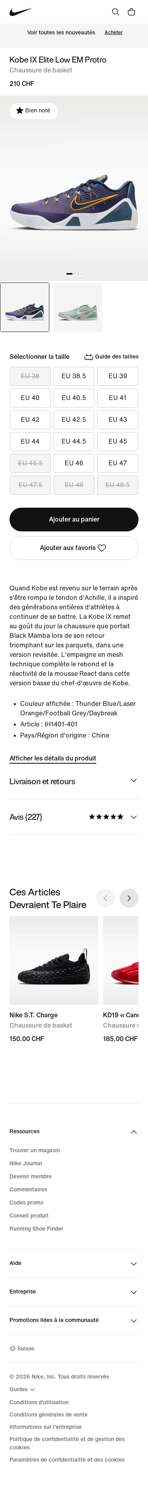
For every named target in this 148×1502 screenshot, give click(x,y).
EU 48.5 (117, 485)
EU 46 (74, 463)
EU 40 (30, 397)
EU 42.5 (74, 419)
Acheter (113, 32)
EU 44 (30, 441)
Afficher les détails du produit (52, 758)
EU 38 (30, 376)
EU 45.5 (30, 463)
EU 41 (117, 397)
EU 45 (118, 441)
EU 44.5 (74, 441)
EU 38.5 (74, 376)
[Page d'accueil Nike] (21, 12)
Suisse (25, 1349)
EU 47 (118, 463)
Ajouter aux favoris (68, 547)
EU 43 (118, 419)
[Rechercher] (116, 12)
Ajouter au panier (74, 519)
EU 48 (74, 485)
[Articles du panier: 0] (131, 12)
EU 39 (118, 376)
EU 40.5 (74, 397)
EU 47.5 (30, 485)
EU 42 (30, 419)
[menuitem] (23, 1389)
